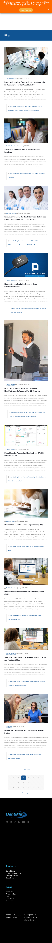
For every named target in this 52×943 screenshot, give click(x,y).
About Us (9, 892)
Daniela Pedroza (11, 78)
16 (28, 787)
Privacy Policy (11, 894)
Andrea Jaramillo (11, 653)
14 (18, 787)
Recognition (10, 901)
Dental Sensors (11, 871)
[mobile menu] (46, 15)
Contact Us (10, 899)
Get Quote (26, 10)
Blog (7, 896)
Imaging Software (12, 876)
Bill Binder (9, 726)
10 (28, 782)
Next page (25, 793)
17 (33, 787)
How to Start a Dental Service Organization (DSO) (23, 525)
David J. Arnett (10, 146)
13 (14, 787)
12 (38, 782)
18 (38, 787)
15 (23, 787)
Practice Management (13, 873)
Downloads (10, 878)
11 (33, 782)
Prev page (26, 769)
